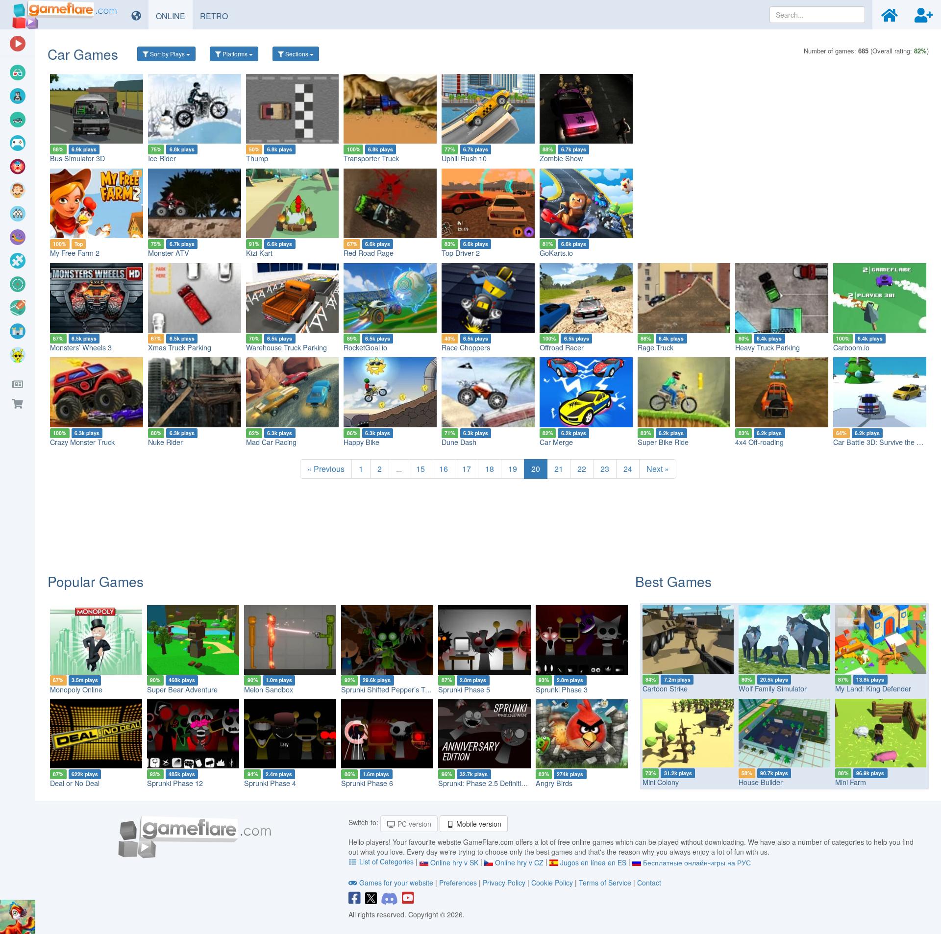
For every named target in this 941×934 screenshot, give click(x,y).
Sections (297, 53)
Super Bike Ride (663, 442)
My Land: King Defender (873, 688)
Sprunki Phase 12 (175, 783)
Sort (167, 53)
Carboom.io (851, 347)
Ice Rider (162, 158)
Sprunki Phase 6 (367, 783)
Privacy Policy (504, 882)
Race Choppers (466, 347)
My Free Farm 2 (74, 252)
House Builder (761, 782)
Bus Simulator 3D (77, 158)
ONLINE (174, 16)
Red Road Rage (369, 252)
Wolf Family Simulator (773, 688)
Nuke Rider (165, 442)
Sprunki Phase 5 (464, 689)
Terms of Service (605, 882)
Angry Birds (554, 783)
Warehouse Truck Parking (286, 347)
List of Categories (386, 861)
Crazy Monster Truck (82, 442)
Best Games (673, 581)
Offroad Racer (562, 347)
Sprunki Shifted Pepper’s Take (388, 689)
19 (512, 468)
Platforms (235, 53)
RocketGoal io (365, 347)
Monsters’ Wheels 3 (81, 347)
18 (489, 468)
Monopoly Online (76, 689)
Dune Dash (459, 442)
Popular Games (96, 581)
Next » (657, 468)
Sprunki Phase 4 (270, 783)
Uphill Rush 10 (464, 158)
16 (443, 468)
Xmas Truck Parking (179, 347)
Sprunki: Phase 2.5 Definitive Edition (495, 783)
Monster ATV (168, 252)
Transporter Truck (371, 158)
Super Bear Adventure (182, 689)
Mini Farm (850, 782)
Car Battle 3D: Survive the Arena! (885, 442)
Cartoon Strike (665, 688)
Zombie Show (561, 158)
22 (581, 468)
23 (604, 468)
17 (466, 468)
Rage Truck (655, 347)
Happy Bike (361, 442)
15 (420, 468)
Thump (257, 158)
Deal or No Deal (74, 783)
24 (627, 468)
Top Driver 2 (461, 252)
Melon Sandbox (268, 689)
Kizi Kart (259, 252)
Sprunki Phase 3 (562, 689)
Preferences (459, 882)
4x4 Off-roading (759, 442)
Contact (649, 882)
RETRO (217, 16)
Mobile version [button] (477, 824)
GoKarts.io (556, 252)
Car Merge (556, 442)
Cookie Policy (552, 882)
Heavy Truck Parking (767, 347)
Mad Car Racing (271, 442)
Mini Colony (661, 782)
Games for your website (396, 882)
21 (558, 468)
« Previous (326, 468)
